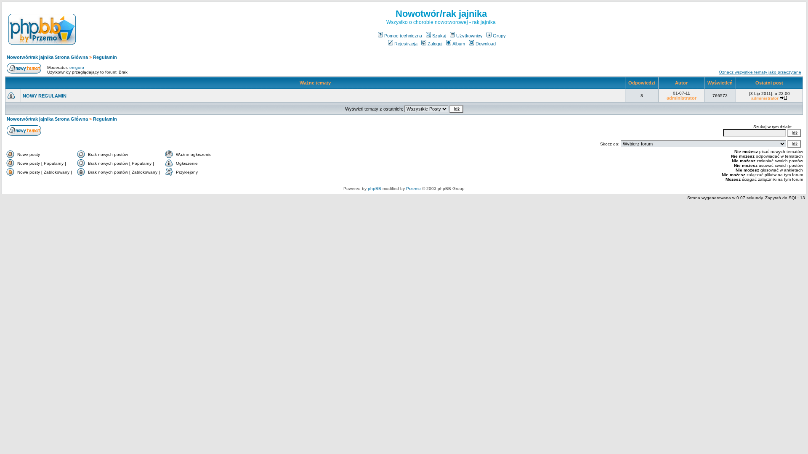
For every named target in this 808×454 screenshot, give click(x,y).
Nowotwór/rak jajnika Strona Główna (47, 57)
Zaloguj (435, 43)
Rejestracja (405, 43)
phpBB (374, 188)
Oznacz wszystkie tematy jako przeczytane (760, 72)
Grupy (499, 35)
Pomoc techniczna (403, 35)
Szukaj (439, 35)
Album (458, 43)
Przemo (413, 188)
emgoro (76, 67)
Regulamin (105, 57)
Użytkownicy (469, 35)
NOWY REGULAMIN (44, 95)
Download (486, 43)
